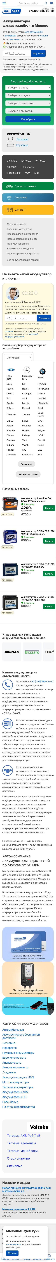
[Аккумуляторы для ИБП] (9, 209)
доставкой (10, 35)
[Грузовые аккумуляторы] (11, 145)
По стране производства (18, 1106)
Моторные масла (16, 224)
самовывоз (15, 39)
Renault (26, 408)
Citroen (10, 435)
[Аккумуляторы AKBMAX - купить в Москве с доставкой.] (12, 651)
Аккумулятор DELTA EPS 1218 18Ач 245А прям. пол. (37, 598)
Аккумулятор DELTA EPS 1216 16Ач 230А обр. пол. (37, 565)
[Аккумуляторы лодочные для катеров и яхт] (9, 198)
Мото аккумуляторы (15, 1082)
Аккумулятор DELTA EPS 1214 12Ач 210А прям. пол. (37, 532)
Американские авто (15, 1067)
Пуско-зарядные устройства (23, 253)
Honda (25, 430)
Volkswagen (43, 388)
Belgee (41, 430)
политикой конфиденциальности (33, 69)
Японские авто (11, 1062)
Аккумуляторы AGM (15, 1092)
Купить (49, 508)
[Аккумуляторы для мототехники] (9, 186)
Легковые (22, 139)
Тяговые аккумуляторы (17, 1087)
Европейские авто (14, 1057)
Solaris (10, 408)
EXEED (10, 420)
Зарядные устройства (19, 229)
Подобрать (28, 119)
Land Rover (41, 414)
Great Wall (27, 454)
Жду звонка (38, 53)
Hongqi (10, 449)
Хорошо (12, 1253)
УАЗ (24, 449)
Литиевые (14, 1166)
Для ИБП (20, 209)
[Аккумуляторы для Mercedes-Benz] (27, 369)
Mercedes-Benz (27, 377)
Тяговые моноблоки (22, 1151)
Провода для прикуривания (22, 233)
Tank (24, 440)
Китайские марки (28, 474)
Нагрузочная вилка (18, 243)
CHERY (10, 393)
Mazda (25, 403)
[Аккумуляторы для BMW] (43, 371)
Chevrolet (11, 414)
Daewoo (11, 440)
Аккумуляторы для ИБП (18, 1077)
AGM (27, 172)
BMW (40, 377)
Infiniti (41, 435)
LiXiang (26, 435)
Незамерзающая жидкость (22, 238)
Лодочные (21, 197)
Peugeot (26, 425)
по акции (43, 35)
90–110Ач (12, 167)
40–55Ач (12, 161)
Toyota (10, 388)
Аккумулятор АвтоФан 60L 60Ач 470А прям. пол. (36, 500)
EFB (36, 172)
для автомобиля (34, 32)
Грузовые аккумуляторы (18, 1052)
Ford (9, 398)
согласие (47, 64)
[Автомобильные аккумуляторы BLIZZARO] (32, 652)
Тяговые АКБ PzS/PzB (23, 1136)
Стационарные (18, 1158)
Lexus (25, 420)
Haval (25, 388)
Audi (24, 398)
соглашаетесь (13, 1244)
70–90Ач (40, 161)
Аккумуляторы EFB (14, 1097)
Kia (23, 384)
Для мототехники (25, 186)
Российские (14, 172)
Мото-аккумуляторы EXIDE (19, 1209)
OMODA (42, 398)
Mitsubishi (43, 403)
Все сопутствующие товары (23, 259)
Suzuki (41, 440)
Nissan (41, 393)
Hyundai (42, 384)
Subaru (10, 445)
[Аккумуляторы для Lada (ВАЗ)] (12, 369)
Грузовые (22, 145)
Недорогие (28, 167)
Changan (26, 393)
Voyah (25, 445)
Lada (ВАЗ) (9, 377)
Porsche (11, 430)
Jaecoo (26, 414)
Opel (40, 408)
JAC (40, 449)
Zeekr (41, 445)
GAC (40, 420)
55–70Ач (26, 161)
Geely (9, 384)
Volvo (40, 425)
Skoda (10, 403)
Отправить (44, 318)
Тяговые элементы (21, 1143)
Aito (40, 454)
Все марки (26, 464)
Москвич (11, 454)
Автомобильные (18, 133)
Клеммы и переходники (20, 248)
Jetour (10, 425)
